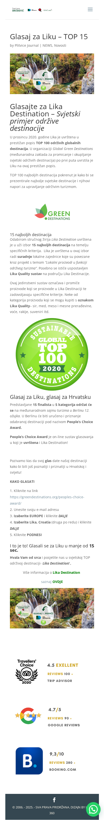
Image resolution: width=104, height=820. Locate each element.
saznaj (52, 581)
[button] (93, 809)
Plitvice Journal (27, 45)
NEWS (47, 45)
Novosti (60, 45)
